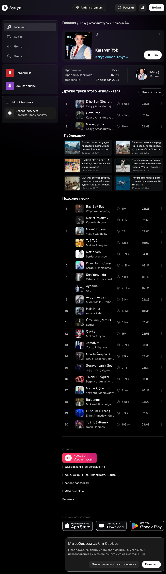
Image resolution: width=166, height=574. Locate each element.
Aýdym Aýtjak (96, 297)
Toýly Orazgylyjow (98, 370)
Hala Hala (93, 309)
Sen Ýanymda (96, 275)
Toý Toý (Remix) (98, 422)
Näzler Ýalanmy (97, 218)
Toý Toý (91, 240)
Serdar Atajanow (96, 256)
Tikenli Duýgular (98, 377)
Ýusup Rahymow (97, 347)
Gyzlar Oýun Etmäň (100, 388)
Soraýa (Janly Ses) (100, 365)
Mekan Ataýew (95, 336)
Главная (69, 23)
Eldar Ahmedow (96, 415)
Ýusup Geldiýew (96, 233)
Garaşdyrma (95, 124)
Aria (88, 290)
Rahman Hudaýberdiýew (102, 279)
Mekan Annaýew (96, 245)
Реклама (68, 499)
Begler (90, 324)
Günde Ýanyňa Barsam (102, 354)
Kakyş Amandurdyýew (94, 23)
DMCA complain (73, 491)
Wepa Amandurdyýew (100, 211)
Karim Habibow (96, 222)
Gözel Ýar (93, 113)
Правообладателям (75, 483)
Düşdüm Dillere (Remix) (103, 411)
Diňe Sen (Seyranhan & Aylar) (107, 101)
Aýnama (92, 286)
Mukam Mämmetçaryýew (102, 404)
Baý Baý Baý (95, 206)
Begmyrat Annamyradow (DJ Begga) (110, 381)
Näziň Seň (93, 252)
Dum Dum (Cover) (99, 263)
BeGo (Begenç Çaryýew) (102, 358)
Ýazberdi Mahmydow (100, 392)
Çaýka (91, 331)
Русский (128, 7)
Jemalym (92, 343)
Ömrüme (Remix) (98, 320)
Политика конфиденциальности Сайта (89, 474)
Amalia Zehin (94, 313)
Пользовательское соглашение (83, 466)
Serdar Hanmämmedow (101, 267)
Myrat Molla (94, 302)
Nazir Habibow (95, 427)
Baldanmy (93, 400)
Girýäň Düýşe (95, 229)
